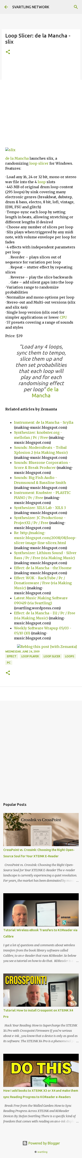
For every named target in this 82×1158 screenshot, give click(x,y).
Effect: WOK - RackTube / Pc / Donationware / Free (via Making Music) (43, 583)
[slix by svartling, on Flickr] (10, 150)
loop (42, 182)
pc (8, 662)
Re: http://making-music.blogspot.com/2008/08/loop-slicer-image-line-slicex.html (45, 538)
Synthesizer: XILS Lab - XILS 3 (40, 508)
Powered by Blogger (44, 1143)
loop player (30, 656)
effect (11, 656)
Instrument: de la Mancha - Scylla (43, 422)
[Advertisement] (41, 103)
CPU (63, 317)
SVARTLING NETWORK (30, 7)
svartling (42, 1152)
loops (69, 656)
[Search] (76, 7)
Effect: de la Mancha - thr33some (43, 568)
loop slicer (39, 163)
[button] (7, 52)
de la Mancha (17, 158)
